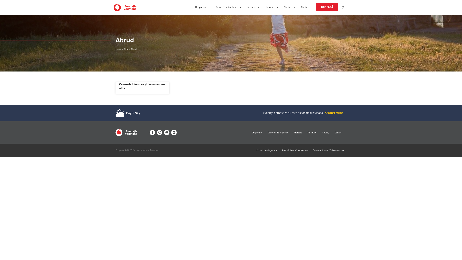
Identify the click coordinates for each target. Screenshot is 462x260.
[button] (343, 7)
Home (119, 49)
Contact (305, 7)
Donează (327, 7)
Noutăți (288, 7)
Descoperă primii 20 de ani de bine (328, 150)
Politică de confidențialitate (295, 150)
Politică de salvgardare (266, 150)
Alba (126, 49)
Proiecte (251, 7)
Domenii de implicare (226, 7)
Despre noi (200, 7)
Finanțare (270, 7)
